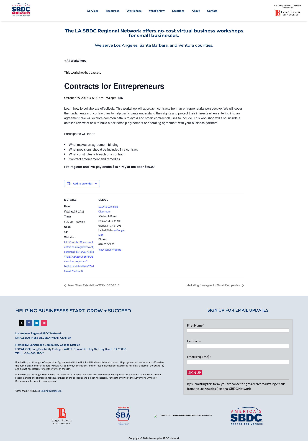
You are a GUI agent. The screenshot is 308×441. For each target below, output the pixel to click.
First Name (195, 325)
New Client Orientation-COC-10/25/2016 (93, 285)
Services (92, 10)
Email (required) (199, 357)
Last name (194, 341)
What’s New (157, 10)
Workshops (134, 10)
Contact (212, 10)
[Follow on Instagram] (44, 323)
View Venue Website (109, 249)
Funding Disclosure (50, 390)
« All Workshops (75, 60)
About (196, 10)
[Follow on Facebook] (21, 323)
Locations (178, 10)
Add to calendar (82, 183)
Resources (112, 10)
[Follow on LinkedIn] (36, 323)
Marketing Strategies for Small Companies (213, 285)
